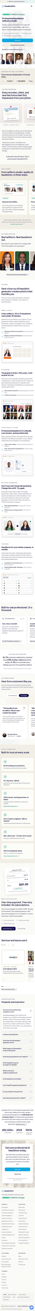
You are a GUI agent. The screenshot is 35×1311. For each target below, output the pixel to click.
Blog (20, 1256)
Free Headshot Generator (8, 1243)
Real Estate (22, 1207)
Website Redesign (23, 1223)
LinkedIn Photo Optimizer (8, 1246)
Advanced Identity (7, 1232)
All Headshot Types (24, 1232)
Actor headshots (23, 1240)
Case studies (5, 1261)
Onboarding (22, 1221)
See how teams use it (16, 224)
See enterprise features (10, 856)
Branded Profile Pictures (8, 1223)
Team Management (7, 1215)
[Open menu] (31, 6)
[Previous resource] (8, 945)
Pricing (3, 1237)
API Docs (21, 1261)
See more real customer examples (17, 274)
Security (4, 1282)
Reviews (4, 1256)
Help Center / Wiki (23, 1259)
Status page (22, 1264)
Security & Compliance (23, 1297)
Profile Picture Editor (7, 1248)
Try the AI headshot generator (11, 641)
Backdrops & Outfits (7, 1221)
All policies (6, 1299)
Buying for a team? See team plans (12, 49)
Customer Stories (6, 1259)
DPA (14, 1297)
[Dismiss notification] (26, 2)
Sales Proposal (22, 1229)
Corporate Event (23, 1226)
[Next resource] (13, 945)
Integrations (5, 1229)
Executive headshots (24, 1237)
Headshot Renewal (7, 1226)
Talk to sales (5, 1288)
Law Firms (21, 1215)
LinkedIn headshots (24, 1243)
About (3, 1274)
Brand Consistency (7, 1218)
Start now (4, 1285)
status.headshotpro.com (24, 1306)
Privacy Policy (22, 1294)
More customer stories (8, 989)
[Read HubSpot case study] (24, 707)
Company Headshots (7, 1212)
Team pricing (21, 928)
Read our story (20, 1124)
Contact (4, 1279)
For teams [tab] (24, 695)
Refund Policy (7, 1297)
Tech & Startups (23, 1212)
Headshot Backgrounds (8, 1235)
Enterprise (4, 1240)
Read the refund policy (10, 806)
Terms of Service (12, 1294)
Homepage (5, 1207)
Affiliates (4, 1277)
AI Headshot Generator (8, 1210)
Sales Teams (22, 1210)
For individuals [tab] (12, 695)
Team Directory (23, 1218)
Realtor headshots (24, 1235)
